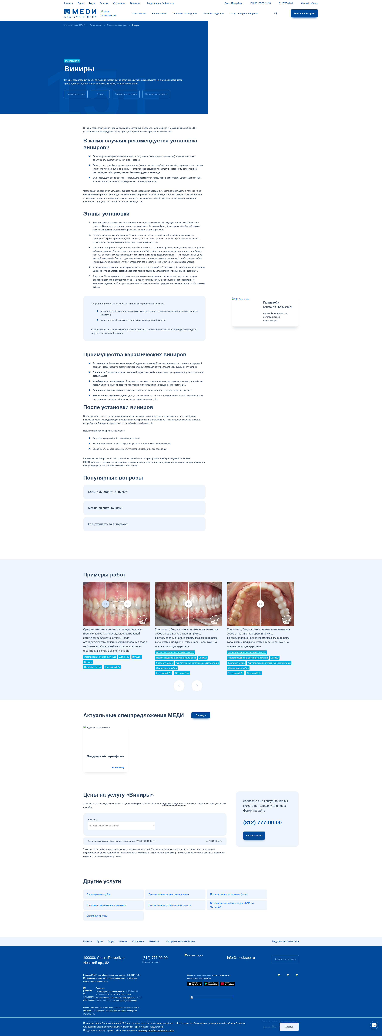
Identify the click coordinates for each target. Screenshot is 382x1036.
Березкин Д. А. (112, 667)
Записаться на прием (304, 13)
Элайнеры (124, 657)
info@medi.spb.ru (241, 958)
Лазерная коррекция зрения (244, 13)
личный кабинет (203, 975)
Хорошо (289, 1026)
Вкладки (136, 657)
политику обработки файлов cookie (156, 1030)
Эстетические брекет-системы (100, 657)
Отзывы (104, 3)
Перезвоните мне (151, 962)
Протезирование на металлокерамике (106, 905)
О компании (119, 3)
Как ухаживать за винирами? (108, 524)
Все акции (201, 715)
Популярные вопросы (156, 94)
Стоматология (139, 13)
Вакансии (135, 3)
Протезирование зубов (98, 894)
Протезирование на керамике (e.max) (175, 652)
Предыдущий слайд (179, 685)
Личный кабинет (309, 3)
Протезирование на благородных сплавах (169, 905)
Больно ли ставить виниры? (107, 492)
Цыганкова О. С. (92, 667)
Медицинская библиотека (160, 3)
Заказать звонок (254, 835)
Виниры (88, 662)
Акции (92, 3)
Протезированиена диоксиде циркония (176, 657)
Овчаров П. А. (182, 673)
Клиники (68, 3)
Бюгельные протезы (97, 915)
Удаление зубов (164, 663)
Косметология (159, 13)
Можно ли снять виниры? (105, 508)
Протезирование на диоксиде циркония (168, 894)
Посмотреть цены (76, 94)
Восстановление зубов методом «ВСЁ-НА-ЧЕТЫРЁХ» (232, 905)
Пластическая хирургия (184, 13)
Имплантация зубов (166, 668)
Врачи (81, 3)
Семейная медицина (213, 13)
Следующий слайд (197, 685)
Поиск (275, 13)
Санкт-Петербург (233, 3)
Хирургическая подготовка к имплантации (197, 663)
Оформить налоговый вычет (181, 941)
